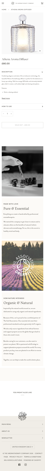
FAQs (6, 457)
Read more (6, 98)
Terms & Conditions (32, 457)
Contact (38, 453)
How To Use (7, 106)
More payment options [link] (8, 138)
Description (7, 72)
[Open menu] (5, 3)
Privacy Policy (16, 457)
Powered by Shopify (32, 460)
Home (4, 9)
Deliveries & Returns (13, 460)
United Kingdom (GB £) (21, 447)
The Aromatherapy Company (16, 453)
